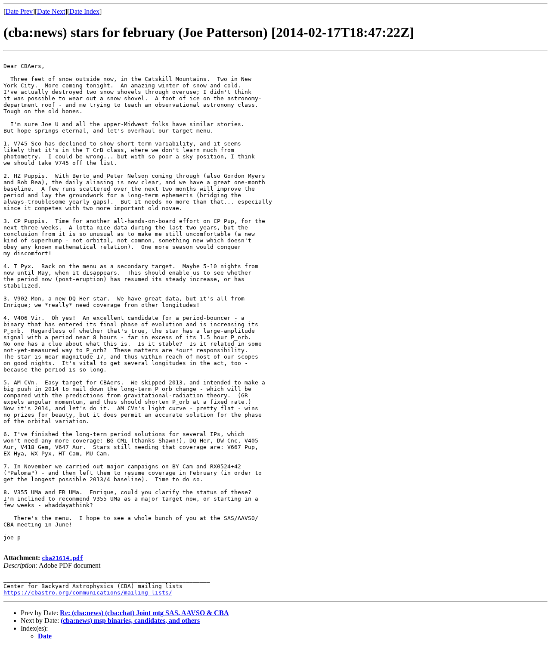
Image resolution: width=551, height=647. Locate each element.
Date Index (84, 11)
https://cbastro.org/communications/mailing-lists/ (87, 592)
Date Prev (19, 11)
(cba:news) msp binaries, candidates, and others (130, 620)
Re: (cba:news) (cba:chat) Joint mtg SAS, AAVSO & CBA (144, 612)
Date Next (51, 11)
